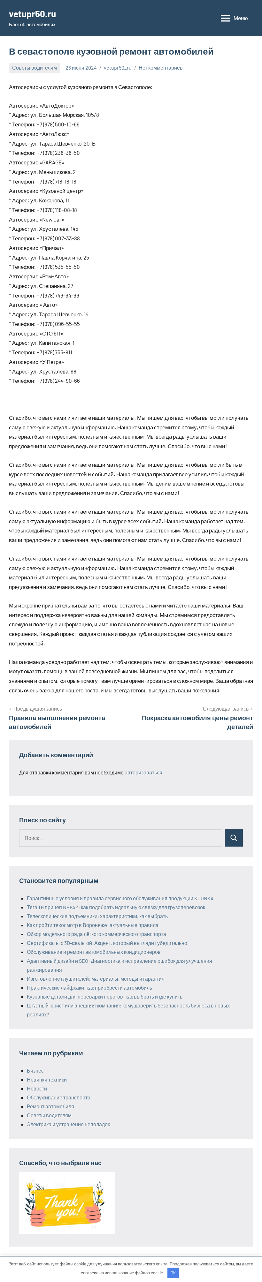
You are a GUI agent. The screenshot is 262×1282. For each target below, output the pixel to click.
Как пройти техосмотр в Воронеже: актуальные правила (92, 925)
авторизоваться (143, 772)
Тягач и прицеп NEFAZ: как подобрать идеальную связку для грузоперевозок (116, 907)
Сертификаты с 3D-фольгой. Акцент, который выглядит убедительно (107, 943)
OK (173, 1272)
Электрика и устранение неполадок (68, 1124)
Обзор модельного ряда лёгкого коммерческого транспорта (96, 934)
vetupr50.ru (32, 13)
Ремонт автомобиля (50, 1106)
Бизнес (35, 1070)
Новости (37, 1088)
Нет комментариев (161, 67)
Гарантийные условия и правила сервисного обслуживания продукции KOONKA (120, 898)
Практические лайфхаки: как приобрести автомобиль (89, 987)
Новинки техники (47, 1079)
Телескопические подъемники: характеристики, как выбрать (97, 916)
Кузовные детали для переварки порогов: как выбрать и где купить (104, 996)
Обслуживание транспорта (58, 1097)
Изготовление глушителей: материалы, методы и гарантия (96, 979)
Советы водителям (34, 67)
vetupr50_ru (118, 67)
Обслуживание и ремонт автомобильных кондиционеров (94, 952)
